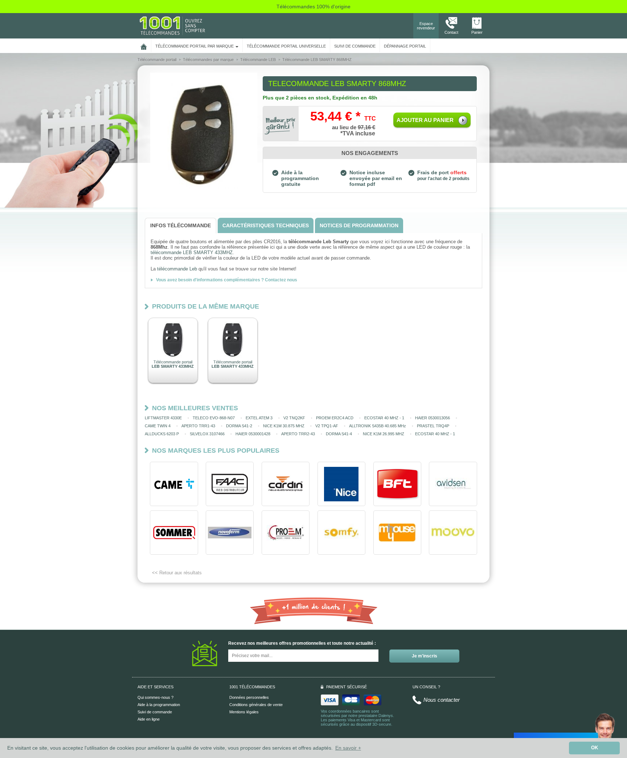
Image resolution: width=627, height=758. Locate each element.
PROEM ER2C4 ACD (334, 418)
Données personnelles (249, 697)
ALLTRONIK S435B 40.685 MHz (377, 426)
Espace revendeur (426, 25)
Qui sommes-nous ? (155, 697)
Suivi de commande (155, 712)
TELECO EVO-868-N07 (214, 418)
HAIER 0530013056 (432, 418)
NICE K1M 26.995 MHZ (383, 434)
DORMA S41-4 (339, 434)
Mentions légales (244, 712)
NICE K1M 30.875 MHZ (283, 426)
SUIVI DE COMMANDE (355, 46)
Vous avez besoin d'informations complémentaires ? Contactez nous (226, 279)
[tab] (180, 225)
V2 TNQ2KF (294, 418)
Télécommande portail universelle (286, 46)
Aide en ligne (149, 719)
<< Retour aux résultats (177, 572)
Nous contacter (441, 700)
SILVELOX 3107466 (207, 434)
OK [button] (594, 747)
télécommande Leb (177, 269)
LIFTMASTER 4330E (163, 418)
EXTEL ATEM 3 (259, 418)
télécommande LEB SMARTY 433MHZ (192, 252)
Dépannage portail (405, 46)
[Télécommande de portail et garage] (172, 25)
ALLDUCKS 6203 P (162, 434)
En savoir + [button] (348, 748)
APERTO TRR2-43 (298, 434)
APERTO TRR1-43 (198, 426)
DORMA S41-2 (239, 426)
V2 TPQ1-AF (326, 426)
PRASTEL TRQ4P (433, 426)
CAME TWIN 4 (158, 426)
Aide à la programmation (159, 704)
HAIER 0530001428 (252, 434)
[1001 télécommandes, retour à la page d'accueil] (144, 45)
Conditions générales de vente (256, 704)
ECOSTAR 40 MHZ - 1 (384, 418)
